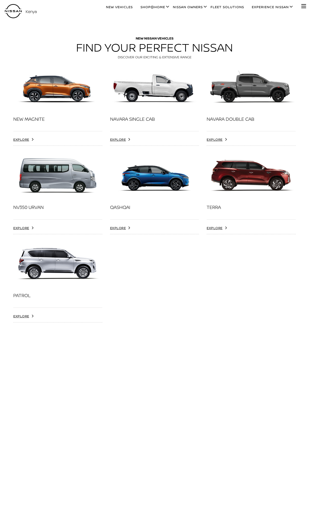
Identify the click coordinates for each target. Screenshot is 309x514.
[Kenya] (13, 11)
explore (21, 139)
